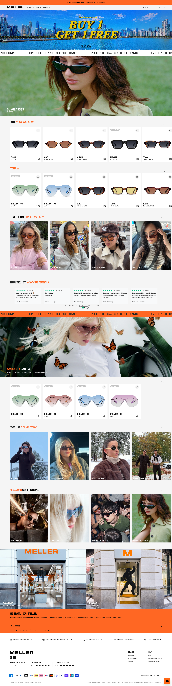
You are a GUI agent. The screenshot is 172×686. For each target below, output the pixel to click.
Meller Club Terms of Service (125, 682)
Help (144, 7)
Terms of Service (111, 682)
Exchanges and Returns (155, 658)
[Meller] (15, 7)
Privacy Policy (96, 682)
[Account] (159, 7)
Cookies (103, 682)
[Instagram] (14, 657)
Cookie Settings (158, 682)
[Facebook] (11, 657)
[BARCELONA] (43, 579)
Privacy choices (148, 682)
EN (151, 675)
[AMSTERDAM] (129, 579)
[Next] (164, 218)
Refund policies (138, 682)
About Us (131, 655)
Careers (130, 661)
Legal (89, 682)
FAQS (149, 655)
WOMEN (29, 7)
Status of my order (153, 661)
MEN (37, 7)
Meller (21, 682)
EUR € (158, 675)
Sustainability (132, 658)
